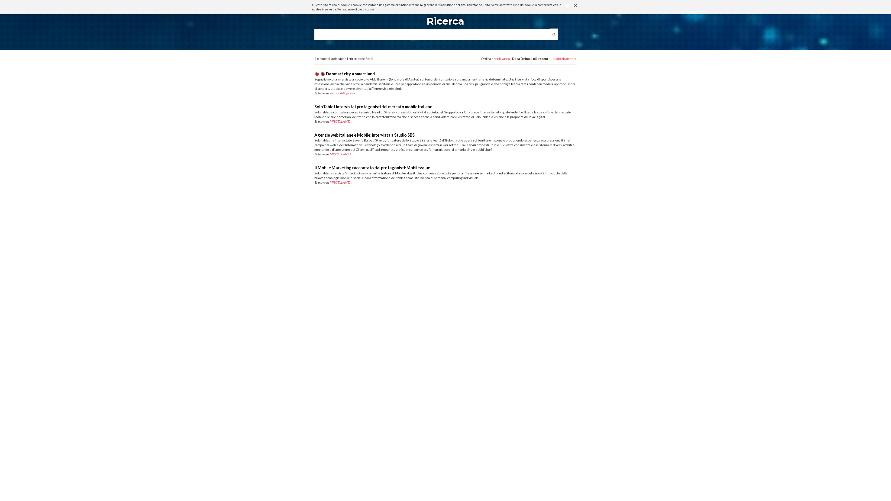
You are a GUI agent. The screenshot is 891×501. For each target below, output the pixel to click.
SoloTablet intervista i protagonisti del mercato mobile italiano (373, 106)
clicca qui (368, 9)
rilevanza (503, 59)
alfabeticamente (565, 59)
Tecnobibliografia (342, 93)
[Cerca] (554, 34)
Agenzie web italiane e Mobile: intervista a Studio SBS (364, 135)
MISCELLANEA (340, 121)
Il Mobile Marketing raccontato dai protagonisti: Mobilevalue (372, 167)
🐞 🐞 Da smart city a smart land (344, 73)
